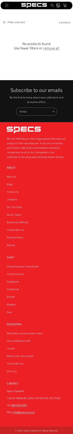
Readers (11, 304)
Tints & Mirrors (15, 363)
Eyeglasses (13, 281)
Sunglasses (13, 289)
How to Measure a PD (18, 341)
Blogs (10, 184)
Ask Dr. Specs (14, 214)
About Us (12, 176)
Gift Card (11, 371)
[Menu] (7, 5)
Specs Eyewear (31, 430)
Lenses (11, 348)
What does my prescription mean (25, 333)
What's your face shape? (20, 356)
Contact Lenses (15, 274)
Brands (11, 296)
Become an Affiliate (17, 222)
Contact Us (13, 192)
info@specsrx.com (24, 412)
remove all (51, 48)
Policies (11, 245)
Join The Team (14, 207)
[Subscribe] (53, 112)
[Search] (52, 5)
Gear (9, 312)
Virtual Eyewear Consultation (23, 266)
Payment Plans (15, 237)
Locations (12, 199)
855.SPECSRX (19, 405)
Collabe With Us (15, 230)
